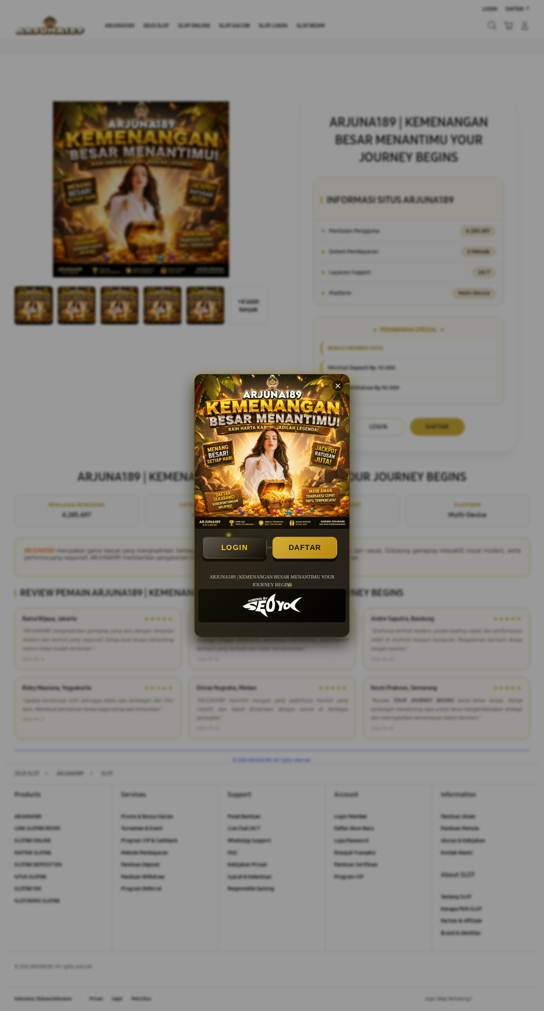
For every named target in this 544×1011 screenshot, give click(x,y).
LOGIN (234, 547)
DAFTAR (305, 547)
